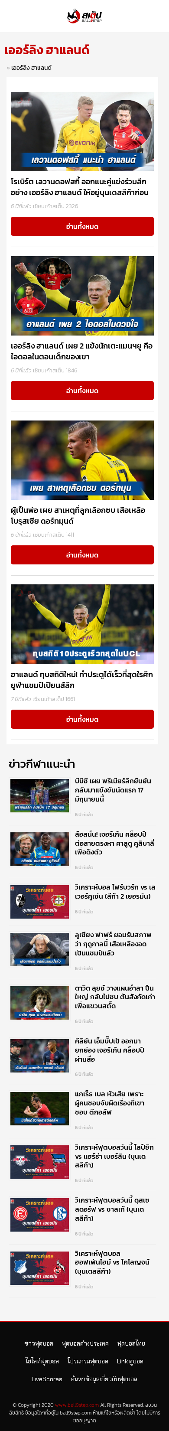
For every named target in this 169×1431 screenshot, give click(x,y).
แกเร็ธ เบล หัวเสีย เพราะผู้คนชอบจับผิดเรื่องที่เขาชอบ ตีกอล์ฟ (109, 1103)
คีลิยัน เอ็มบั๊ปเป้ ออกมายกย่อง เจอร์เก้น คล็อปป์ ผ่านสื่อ (109, 1050)
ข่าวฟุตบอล (38, 1343)
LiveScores (47, 1379)
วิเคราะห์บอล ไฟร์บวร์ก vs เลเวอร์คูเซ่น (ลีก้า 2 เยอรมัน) (115, 891)
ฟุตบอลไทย (131, 1343)
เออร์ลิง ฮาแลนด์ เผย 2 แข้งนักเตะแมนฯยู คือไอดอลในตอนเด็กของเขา (82, 351)
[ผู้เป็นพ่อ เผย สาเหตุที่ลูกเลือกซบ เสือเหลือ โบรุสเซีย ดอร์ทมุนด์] (82, 459)
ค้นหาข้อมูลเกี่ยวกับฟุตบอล (104, 1379)
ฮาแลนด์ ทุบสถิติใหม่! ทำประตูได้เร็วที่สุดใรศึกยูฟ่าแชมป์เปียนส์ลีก (82, 679)
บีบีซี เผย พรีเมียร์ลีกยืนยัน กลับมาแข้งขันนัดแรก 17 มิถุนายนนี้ (113, 790)
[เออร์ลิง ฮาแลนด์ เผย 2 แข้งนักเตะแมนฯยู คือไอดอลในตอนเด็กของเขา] (82, 295)
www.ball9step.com (77, 1405)
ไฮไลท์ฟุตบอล (42, 1361)
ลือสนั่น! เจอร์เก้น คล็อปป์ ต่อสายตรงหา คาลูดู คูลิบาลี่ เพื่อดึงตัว (114, 843)
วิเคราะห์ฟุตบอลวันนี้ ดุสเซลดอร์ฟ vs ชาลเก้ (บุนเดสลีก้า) (112, 1209)
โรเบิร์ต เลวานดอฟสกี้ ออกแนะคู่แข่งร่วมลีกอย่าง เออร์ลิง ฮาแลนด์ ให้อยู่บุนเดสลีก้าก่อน (80, 187)
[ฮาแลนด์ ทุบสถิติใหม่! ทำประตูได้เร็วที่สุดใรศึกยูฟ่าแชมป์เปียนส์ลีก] (82, 623)
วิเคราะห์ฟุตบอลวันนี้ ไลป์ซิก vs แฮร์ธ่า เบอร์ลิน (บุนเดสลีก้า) (114, 1156)
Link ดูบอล (130, 1361)
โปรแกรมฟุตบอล (88, 1361)
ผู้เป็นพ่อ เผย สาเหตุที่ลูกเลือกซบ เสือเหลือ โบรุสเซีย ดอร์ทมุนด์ (78, 515)
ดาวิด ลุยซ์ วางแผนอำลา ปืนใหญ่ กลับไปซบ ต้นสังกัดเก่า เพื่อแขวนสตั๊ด (115, 997)
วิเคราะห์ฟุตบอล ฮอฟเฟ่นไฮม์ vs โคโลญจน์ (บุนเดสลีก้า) (112, 1262)
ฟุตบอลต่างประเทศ (85, 1343)
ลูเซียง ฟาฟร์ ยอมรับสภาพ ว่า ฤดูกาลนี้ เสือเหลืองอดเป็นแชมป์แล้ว (113, 943)
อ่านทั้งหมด (82, 226)
